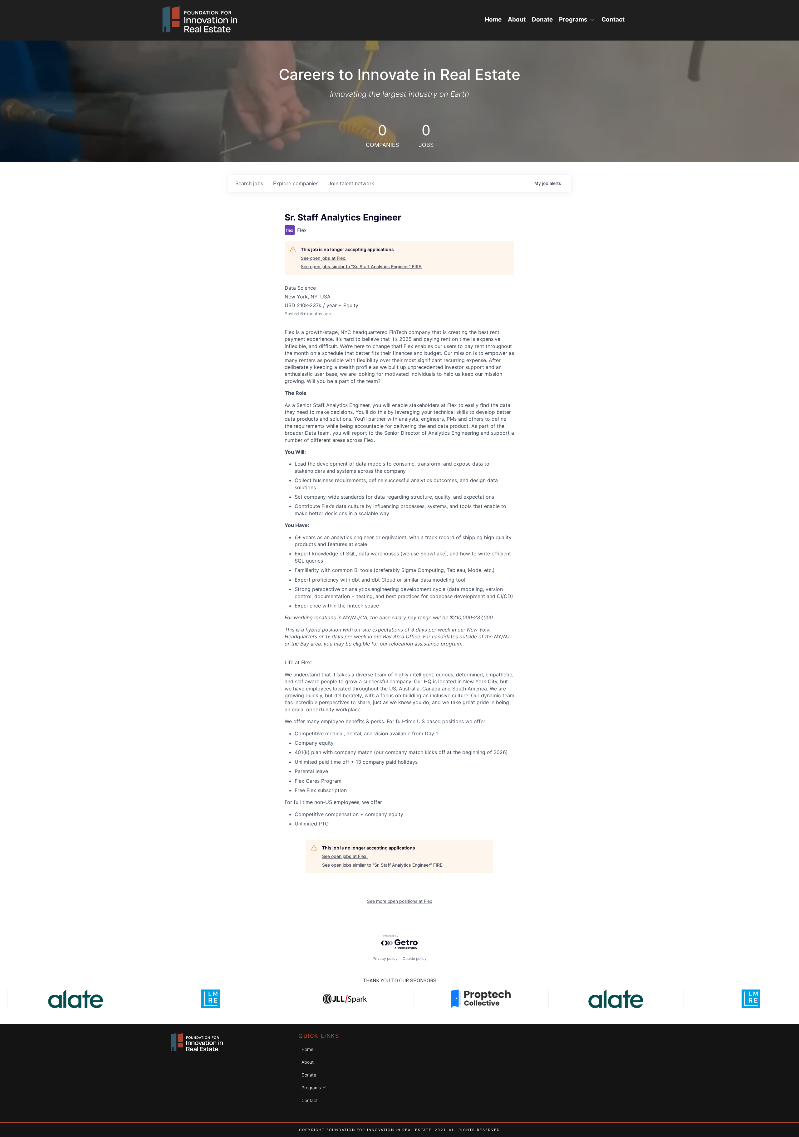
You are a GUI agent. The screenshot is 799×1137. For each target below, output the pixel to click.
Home (493, 19)
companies (295, 183)
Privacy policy (385, 958)
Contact (613, 19)
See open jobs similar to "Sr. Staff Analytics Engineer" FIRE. (361, 266)
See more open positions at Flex (399, 901)
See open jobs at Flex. (323, 258)
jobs (249, 183)
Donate (542, 19)
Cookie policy (415, 958)
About (517, 19)
